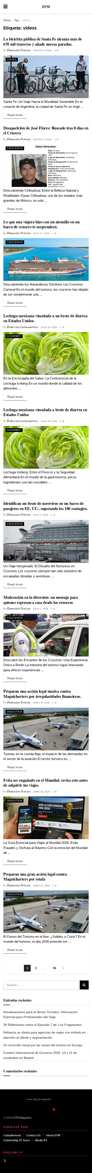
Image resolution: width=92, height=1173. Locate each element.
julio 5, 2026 (40, 515)
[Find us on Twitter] (4, 1160)
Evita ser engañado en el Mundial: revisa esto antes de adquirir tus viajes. (45, 782)
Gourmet (14, 336)
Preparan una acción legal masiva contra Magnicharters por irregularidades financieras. (42, 693)
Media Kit (41, 1140)
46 (54, 968)
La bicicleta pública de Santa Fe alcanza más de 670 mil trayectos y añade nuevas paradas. (42, 41)
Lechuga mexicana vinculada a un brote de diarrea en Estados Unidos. (45, 318)
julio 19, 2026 (49, 327)
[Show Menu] (5, 6)
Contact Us (33, 1135)
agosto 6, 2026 (42, 50)
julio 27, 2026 (41, 233)
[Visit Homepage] (46, 6)
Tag (16, 20)
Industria (14, 711)
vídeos (26, 20)
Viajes (12, 59)
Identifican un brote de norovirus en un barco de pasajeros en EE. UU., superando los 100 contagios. (45, 505)
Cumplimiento (12, 1135)
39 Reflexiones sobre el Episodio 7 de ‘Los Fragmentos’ (42, 1025)
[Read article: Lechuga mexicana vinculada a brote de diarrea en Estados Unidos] (46, 447)
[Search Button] (86, 6)
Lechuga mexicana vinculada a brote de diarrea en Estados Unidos (45, 412)
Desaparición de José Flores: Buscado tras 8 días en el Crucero (45, 130)
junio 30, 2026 (41, 702)
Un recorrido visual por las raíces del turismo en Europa (42, 1045)
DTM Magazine (22, 1117)
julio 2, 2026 (40, 609)
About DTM (53, 1135)
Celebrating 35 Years (16, 1140)
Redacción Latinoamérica (22, 327)
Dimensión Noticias (18, 50)
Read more (17, 115)
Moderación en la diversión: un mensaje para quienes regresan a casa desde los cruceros (40, 599)
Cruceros (15, 148)
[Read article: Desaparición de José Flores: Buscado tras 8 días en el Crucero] (46, 165)
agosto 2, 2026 (42, 139)
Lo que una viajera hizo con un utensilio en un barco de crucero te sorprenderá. (41, 224)
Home (7, 20)
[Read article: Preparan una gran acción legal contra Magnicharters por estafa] (46, 911)
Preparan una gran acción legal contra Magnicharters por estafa (35, 876)
